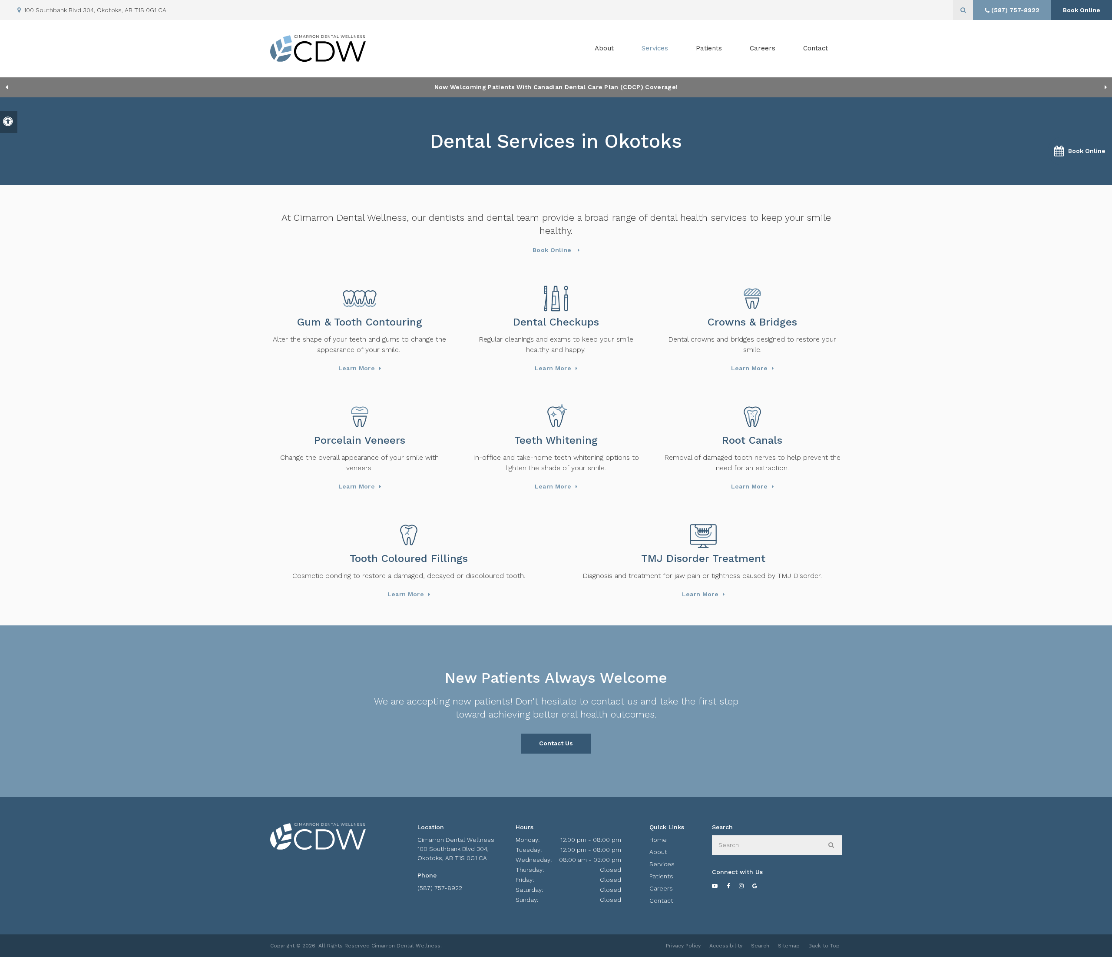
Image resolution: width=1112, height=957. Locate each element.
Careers (762, 48)
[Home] (318, 48)
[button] (1080, 151)
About (658, 851)
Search (760, 946)
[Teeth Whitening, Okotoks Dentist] (556, 416)
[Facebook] (733, 886)
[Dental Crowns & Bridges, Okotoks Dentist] (752, 298)
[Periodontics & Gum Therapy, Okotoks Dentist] (359, 298)
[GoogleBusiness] (759, 886)
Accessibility (725, 946)
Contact (815, 48)
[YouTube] (719, 886)
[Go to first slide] (1105, 87)
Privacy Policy (683, 946)
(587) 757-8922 (439, 887)
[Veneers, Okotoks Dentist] (359, 416)
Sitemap (789, 946)
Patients (709, 48)
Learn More (356, 368)
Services (662, 864)
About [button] (604, 48)
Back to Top (824, 946)
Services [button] (655, 48)
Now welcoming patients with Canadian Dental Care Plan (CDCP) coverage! (556, 86)
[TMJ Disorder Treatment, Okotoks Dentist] (703, 535)
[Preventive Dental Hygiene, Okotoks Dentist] (556, 298)
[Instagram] (746, 886)
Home (658, 839)
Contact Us (556, 743)
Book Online (1081, 10)
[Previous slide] (6, 87)
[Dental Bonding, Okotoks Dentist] (408, 535)
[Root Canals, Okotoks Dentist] (752, 416)
